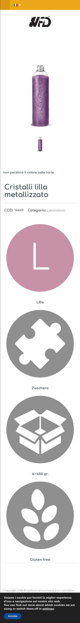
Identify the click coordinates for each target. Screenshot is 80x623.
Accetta (12, 616)
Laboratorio (56, 210)
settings (48, 608)
